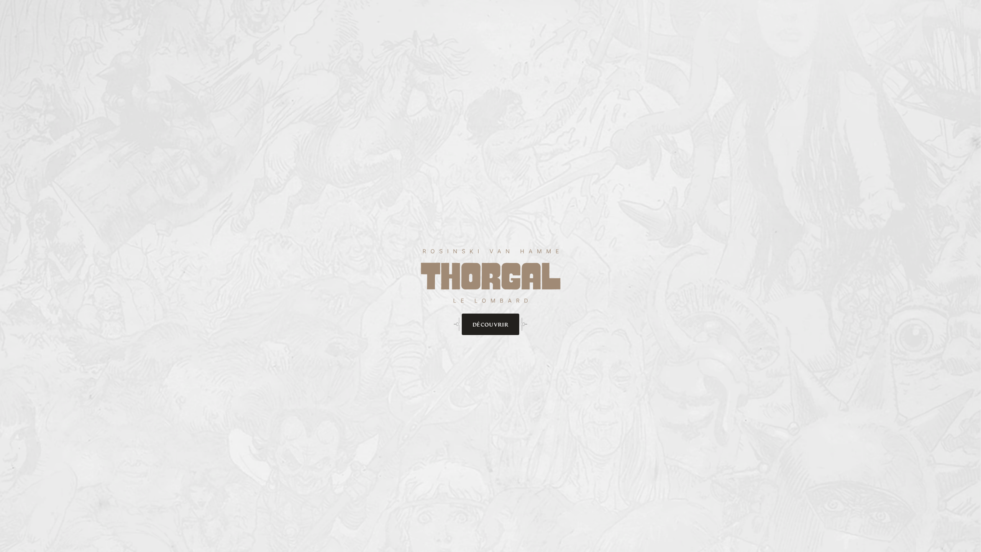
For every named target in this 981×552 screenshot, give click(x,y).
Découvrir (490, 324)
